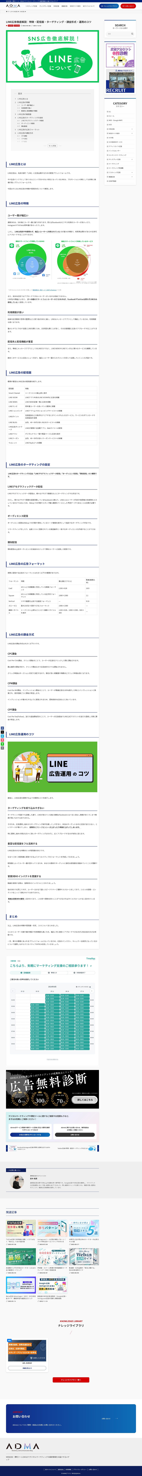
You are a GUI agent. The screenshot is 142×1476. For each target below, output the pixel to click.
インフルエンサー (115, 151)
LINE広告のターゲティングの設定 (30, 118)
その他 (111, 138)
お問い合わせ (75, 1135)
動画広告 (112, 177)
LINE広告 (17, 25)
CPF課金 (24, 142)
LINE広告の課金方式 (25, 133)
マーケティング (114, 164)
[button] (2, 728)
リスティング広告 (114, 172)
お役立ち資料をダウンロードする (30, 1135)
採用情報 (68, 1469)
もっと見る (52, 146)
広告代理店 (112, 181)
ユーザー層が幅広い (27, 105)
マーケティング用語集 (116, 168)
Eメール (111, 116)
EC (110, 112)
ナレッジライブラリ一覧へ (71, 1380)
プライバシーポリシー (80, 1469)
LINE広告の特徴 (24, 102)
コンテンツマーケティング (117, 155)
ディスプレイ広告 (114, 159)
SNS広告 (10, 25)
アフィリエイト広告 (115, 146)
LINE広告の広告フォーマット (29, 129)
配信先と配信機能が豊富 (29, 111)
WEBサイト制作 (114, 133)
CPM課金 (24, 139)
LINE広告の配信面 (24, 114)
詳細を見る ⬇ (27, 1368)
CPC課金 (24, 136)
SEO (110, 125)
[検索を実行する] (132, 33)
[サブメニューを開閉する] (132, 129)
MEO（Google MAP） (116, 120)
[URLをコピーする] (2, 748)
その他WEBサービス (115, 142)
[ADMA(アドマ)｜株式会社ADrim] (13, 6)
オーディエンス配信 (27, 123)
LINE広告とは (23, 99)
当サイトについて (50, 1469)
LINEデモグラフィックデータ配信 (32, 121)
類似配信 (24, 126)
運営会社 (61, 1469)
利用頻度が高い (26, 108)
